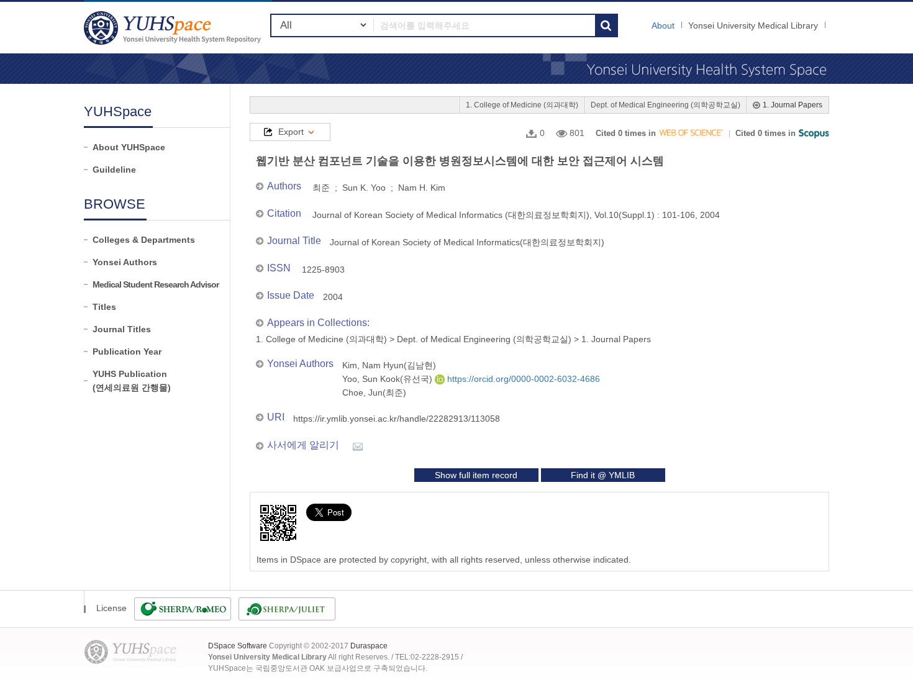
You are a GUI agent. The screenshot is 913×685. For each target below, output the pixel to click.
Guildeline (114, 170)
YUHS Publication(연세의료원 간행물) (132, 380)
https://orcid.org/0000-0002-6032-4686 (522, 379)
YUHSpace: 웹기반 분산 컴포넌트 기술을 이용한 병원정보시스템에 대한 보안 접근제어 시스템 (174, 27)
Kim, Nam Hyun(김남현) (389, 365)
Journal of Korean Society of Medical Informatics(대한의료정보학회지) (467, 242)
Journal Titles (122, 329)
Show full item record (476, 475)
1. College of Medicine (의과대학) (522, 105)
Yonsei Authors (125, 262)
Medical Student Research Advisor (156, 284)
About (663, 25)
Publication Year (127, 351)
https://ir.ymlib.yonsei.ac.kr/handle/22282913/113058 (396, 419)
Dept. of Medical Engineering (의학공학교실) (665, 105)
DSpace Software (237, 646)
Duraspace (369, 646)
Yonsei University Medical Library (753, 25)
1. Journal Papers (792, 105)
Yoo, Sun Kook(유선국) (388, 379)
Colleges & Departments (144, 240)
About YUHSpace (129, 147)
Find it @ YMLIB (603, 475)
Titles (104, 307)
